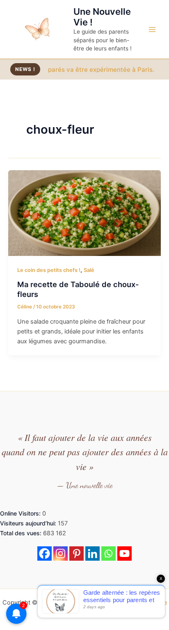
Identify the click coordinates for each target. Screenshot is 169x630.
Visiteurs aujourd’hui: (29, 523)
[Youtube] (124, 553)
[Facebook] (44, 553)
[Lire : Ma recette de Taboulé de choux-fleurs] (84, 213)
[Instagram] (60, 553)
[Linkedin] (92, 553)
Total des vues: (21, 533)
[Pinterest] (76, 553)
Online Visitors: (21, 513)
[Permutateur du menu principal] (152, 29)
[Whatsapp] (108, 553)
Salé (89, 270)
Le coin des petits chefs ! (48, 270)
